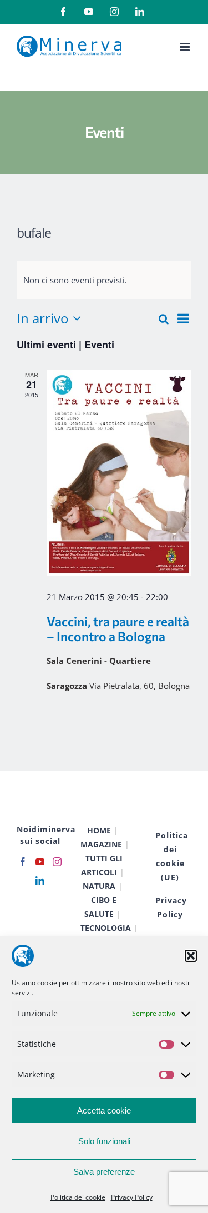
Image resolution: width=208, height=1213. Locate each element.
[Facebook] (22, 861)
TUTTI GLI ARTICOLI (102, 865)
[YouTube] (39, 861)
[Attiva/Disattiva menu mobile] (185, 47)
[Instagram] (57, 861)
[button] (190, 955)
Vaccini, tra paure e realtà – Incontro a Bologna (118, 628)
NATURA (99, 886)
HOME (99, 830)
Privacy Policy (132, 1197)
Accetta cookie (104, 1110)
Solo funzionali (104, 1141)
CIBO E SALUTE (100, 907)
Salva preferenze (104, 1171)
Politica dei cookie (77, 1197)
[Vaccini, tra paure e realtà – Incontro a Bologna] (119, 472)
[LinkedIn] (39, 880)
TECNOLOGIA (105, 927)
